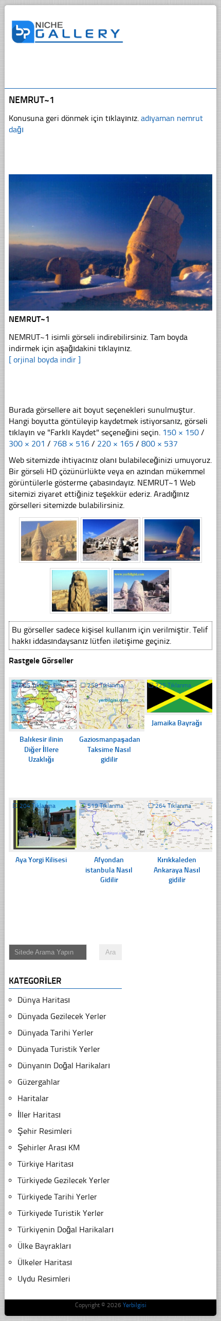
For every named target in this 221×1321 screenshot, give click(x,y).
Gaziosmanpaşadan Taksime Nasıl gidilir (109, 749)
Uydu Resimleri (43, 1279)
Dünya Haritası (43, 1000)
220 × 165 (115, 444)
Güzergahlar (38, 1082)
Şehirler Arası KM (48, 1147)
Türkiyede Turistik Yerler (60, 1213)
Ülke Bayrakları (44, 1246)
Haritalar (33, 1098)
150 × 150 (180, 432)
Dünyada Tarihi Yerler (55, 1033)
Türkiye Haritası (45, 1164)
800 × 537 (159, 444)
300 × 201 (27, 444)
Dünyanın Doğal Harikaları (63, 1065)
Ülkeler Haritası (44, 1262)
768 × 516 (71, 444)
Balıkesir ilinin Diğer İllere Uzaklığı (41, 749)
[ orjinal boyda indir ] (45, 359)
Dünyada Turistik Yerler (58, 1049)
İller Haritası (39, 1115)
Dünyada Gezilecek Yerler (61, 1016)
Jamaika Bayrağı (177, 723)
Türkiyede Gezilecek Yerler (63, 1180)
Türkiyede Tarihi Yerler (57, 1197)
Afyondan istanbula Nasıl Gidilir (109, 870)
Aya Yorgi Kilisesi (41, 860)
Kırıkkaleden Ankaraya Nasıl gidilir (177, 870)
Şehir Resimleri (44, 1131)
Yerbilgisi (134, 1305)
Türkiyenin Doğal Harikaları (65, 1229)
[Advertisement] (116, 70)
